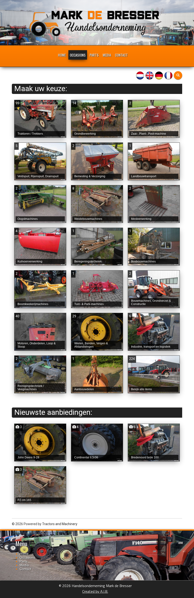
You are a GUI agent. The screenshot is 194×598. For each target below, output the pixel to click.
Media (107, 55)
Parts (94, 55)
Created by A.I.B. (95, 591)
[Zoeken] (178, 75)
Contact (121, 55)
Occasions (78, 55)
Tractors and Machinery (59, 524)
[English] (149, 75)
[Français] (168, 75)
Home (62, 55)
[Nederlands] (140, 75)
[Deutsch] (159, 75)
